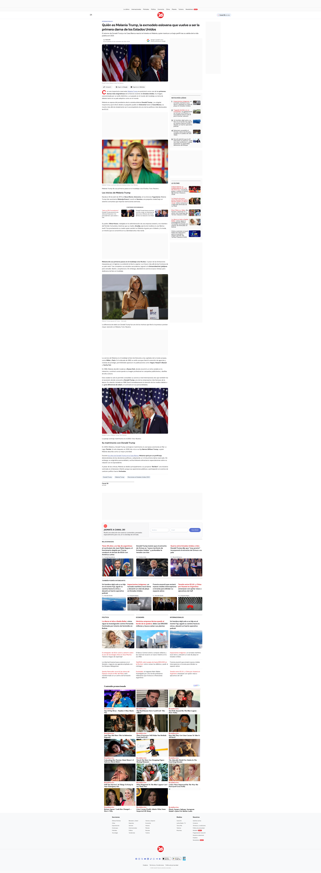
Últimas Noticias (116, 820)
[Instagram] (139, 859)
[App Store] (166, 859)
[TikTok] (151, 859)
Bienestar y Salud (133, 820)
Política (105, 617)
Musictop (179, 830)
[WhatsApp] (154, 859)
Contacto (195, 823)
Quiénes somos (197, 820)
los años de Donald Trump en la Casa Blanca (123, 456)
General (131, 825)
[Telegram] (157, 859)
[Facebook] (136, 859)
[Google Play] (176, 859)
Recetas (147, 830)
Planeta (147, 828)
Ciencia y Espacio (150, 820)
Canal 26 (107, 39)
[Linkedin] (148, 859)
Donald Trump (107, 477)
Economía (140, 617)
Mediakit (197, 830)
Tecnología (115, 833)
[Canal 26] (160, 849)
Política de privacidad (199, 828)
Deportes (131, 823)
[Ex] (142, 859)
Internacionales (107, 21)
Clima (113, 823)
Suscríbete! (195, 530)
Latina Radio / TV (181, 823)
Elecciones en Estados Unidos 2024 (139, 477)
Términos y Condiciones (157, 865)
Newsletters (198, 840)
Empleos (195, 837)
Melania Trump (133, 91)
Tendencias (132, 833)
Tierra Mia (179, 825)
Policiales (114, 830)
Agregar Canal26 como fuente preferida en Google (158, 40)
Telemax (179, 828)
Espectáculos (115, 825)
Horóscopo (115, 828)
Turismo (147, 833)
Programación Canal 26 (199, 833)
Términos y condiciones (199, 825)
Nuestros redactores (198, 835)
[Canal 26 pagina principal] (160, 18)
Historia (147, 825)
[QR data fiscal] (184, 860)
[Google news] (159, 859)
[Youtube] (145, 859)
